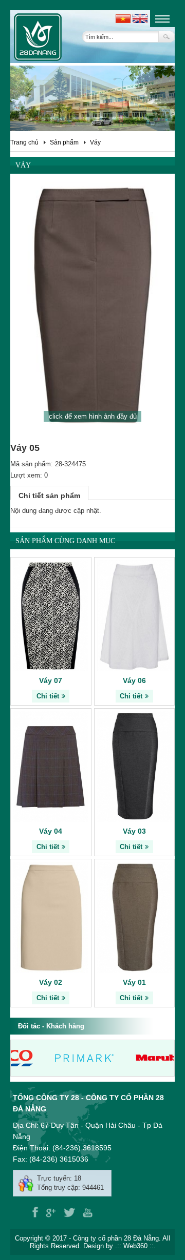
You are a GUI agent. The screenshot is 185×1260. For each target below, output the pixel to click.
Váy (95, 142)
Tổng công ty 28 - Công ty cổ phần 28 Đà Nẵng (88, 1103)
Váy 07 (50, 680)
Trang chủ (24, 142)
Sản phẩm (64, 142)
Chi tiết (47, 696)
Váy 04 (50, 831)
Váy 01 (134, 982)
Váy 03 (134, 831)
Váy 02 (50, 982)
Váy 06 (134, 680)
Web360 (135, 1246)
